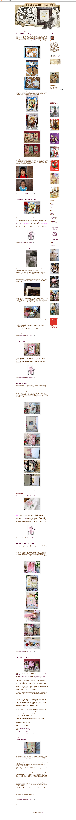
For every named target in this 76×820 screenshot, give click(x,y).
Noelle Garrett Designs (54, 41)
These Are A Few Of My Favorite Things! (26, 199)
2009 (52, 213)
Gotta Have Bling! (20, 341)
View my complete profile (54, 52)
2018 (52, 201)
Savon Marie (23, 726)
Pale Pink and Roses (23, 731)
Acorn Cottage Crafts (24, 728)
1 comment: (30, 242)
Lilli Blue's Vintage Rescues (25, 676)
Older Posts (46, 802)
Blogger (42, 812)
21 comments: (31, 193)
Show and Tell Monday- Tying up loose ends (27, 34)
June (53, 242)
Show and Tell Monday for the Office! (25, 543)
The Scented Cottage (34, 39)
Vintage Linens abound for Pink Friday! (26, 496)
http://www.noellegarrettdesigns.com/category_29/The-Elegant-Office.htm (33, 557)
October (53, 218)
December (53, 215)
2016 (52, 203)
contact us (51, 99)
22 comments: (31, 335)
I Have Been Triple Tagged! (23, 657)
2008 (52, 214)
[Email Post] (34, 193)
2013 (52, 207)
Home (32, 802)
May (53, 243)
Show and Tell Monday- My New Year (25, 248)
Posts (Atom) (22, 804)
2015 (52, 204)
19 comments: (31, 490)
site (43, 359)
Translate (57, 56)
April (53, 245)
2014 (52, 206)
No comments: (31, 377)
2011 (52, 210)
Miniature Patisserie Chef (25, 729)
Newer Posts (18, 802)
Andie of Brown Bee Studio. (39, 676)
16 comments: (31, 799)
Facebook (52, 33)
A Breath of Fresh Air (21, 739)
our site (25, 518)
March (53, 246)
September (53, 220)
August (53, 221)
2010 (52, 211)
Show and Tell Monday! (22, 383)
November (53, 217)
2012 (52, 208)
